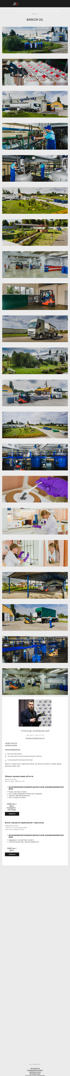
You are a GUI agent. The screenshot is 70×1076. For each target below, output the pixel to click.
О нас (46, 11)
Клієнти (52, 11)
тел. (60, 11)
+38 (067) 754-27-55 (35, 735)
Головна (21, 11)
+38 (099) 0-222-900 (11, 745)
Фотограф (29, 11)
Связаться (12, 814)
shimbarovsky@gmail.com (35, 738)
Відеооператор (38, 11)
